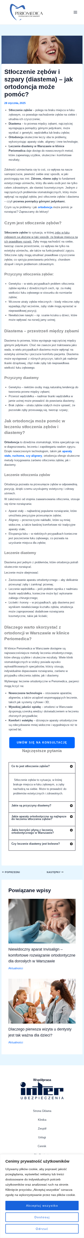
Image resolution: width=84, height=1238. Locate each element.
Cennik (42, 1146)
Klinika (42, 1119)
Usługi (42, 1137)
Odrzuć (42, 1228)
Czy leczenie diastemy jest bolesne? (35, 843)
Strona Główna (42, 1111)
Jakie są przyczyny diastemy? (31, 805)
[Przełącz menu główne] (75, 12)
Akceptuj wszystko (42, 1205)
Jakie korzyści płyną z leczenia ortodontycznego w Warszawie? (32, 831)
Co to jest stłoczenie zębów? (30, 766)
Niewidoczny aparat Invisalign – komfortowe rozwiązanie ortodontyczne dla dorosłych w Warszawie (41, 955)
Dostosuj (42, 1217)
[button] (42, 767)
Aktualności (15, 968)
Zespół (42, 1128)
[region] (42, 1196)
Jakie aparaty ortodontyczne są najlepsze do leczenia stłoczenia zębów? (38, 818)
